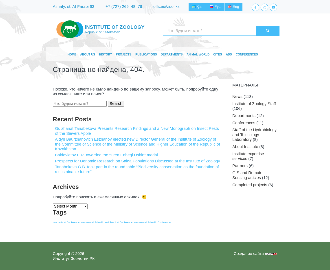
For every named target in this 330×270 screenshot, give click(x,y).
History (105, 54)
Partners (240, 166)
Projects (124, 54)
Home (72, 54)
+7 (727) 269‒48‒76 (124, 6)
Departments (172, 54)
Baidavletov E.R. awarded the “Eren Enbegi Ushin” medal (106, 155)
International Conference (66, 222)
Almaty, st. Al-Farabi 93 (73, 6)
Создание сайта (249, 253)
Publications (146, 54)
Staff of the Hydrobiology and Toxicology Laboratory (254, 135)
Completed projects (249, 185)
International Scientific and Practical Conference (106, 222)
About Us (87, 54)
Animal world (198, 54)
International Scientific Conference (152, 222)
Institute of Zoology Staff (254, 104)
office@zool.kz (166, 6)
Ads (229, 54)
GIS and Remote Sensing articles (247, 175)
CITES (217, 54)
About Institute (245, 146)
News (237, 96)
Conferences (247, 54)
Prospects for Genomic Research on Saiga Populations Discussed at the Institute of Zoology (137, 161)
